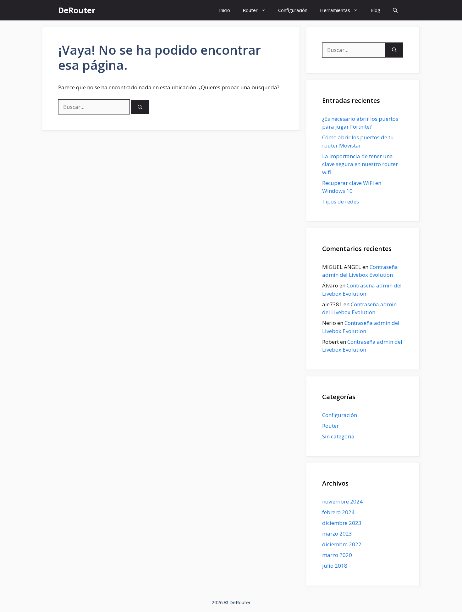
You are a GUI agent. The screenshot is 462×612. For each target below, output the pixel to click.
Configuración (292, 10)
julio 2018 (334, 565)
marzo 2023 (337, 533)
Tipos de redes (340, 201)
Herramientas (335, 10)
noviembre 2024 (342, 501)
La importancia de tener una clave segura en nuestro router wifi (360, 164)
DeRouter (76, 10)
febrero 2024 (338, 512)
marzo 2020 (337, 555)
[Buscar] (140, 107)
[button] (395, 10)
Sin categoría (338, 436)
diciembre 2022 (341, 544)
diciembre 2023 (341, 522)
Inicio (224, 10)
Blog (375, 10)
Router (250, 10)
